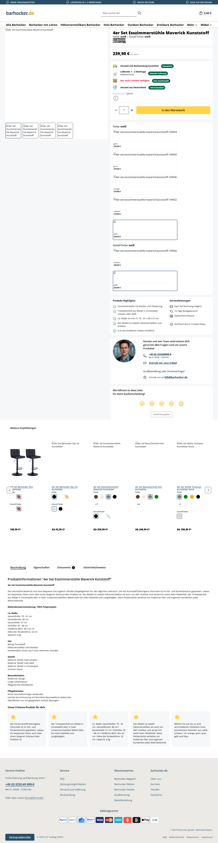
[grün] (156, 496)
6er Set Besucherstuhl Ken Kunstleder (148, 488)
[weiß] (12, 496)
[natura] (179, 516)
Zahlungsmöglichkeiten (73, 784)
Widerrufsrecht (176, 837)
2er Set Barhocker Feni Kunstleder (21, 488)
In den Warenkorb (173, 110)
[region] (109, 490)
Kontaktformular (34, 797)
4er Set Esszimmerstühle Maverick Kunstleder (105, 488)
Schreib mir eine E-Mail (163, 363)
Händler (155, 789)
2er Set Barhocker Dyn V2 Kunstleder (65, 488)
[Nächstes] (208, 490)
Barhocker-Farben (124, 789)
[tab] (18, 567)
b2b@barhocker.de (175, 377)
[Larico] (119, 40)
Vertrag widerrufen (20, 837)
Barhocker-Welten (124, 784)
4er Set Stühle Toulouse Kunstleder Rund (189, 488)
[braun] (95, 496)
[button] (115, 98)
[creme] (102, 496)
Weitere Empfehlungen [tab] (23, 428)
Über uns (156, 778)
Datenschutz (193, 837)
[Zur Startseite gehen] (20, 13)
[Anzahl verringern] (116, 110)
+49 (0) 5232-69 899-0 (19, 784)
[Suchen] (139, 13)
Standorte (156, 795)
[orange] (191, 496)
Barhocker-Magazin (125, 778)
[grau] (108, 496)
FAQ (62, 778)
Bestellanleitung (123, 800)
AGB (165, 837)
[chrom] (54, 508)
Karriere (155, 784)
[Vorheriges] (10, 490)
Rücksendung (67, 795)
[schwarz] (54, 496)
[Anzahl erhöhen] (132, 110)
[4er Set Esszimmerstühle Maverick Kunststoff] (56, 74)
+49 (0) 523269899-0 (160, 354)
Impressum (207, 837)
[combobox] (118, 13)
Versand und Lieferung (72, 789)
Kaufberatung (122, 795)
